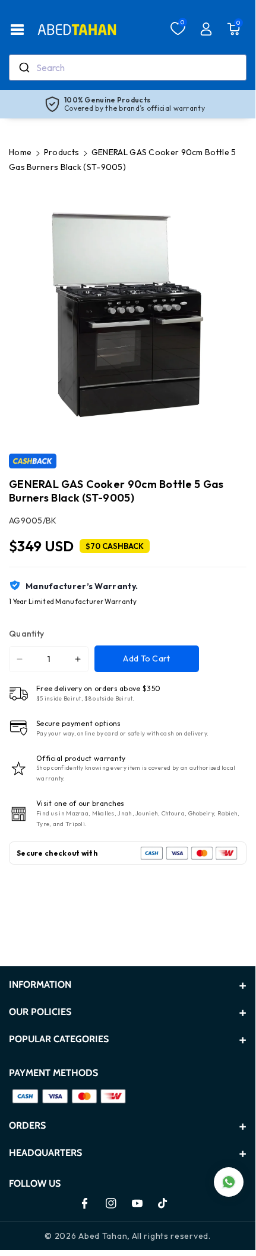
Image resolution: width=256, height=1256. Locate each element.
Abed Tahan (102, 1236)
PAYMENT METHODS (53, 1072)
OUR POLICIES (40, 1011)
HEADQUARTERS (45, 1152)
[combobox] (127, 67)
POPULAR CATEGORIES (59, 1039)
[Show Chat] (229, 1182)
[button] (17, 30)
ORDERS (27, 1125)
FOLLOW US (35, 1183)
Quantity (26, 633)
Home (20, 152)
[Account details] (206, 29)
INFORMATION (40, 984)
